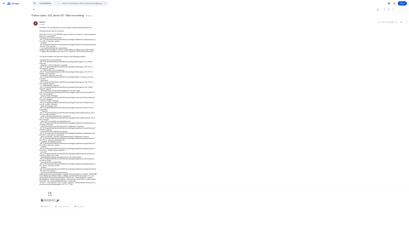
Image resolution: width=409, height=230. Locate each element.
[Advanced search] (105, 3)
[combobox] (82, 3)
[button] (3, 3)
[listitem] (220, 114)
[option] (49, 3)
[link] (50, 195)
